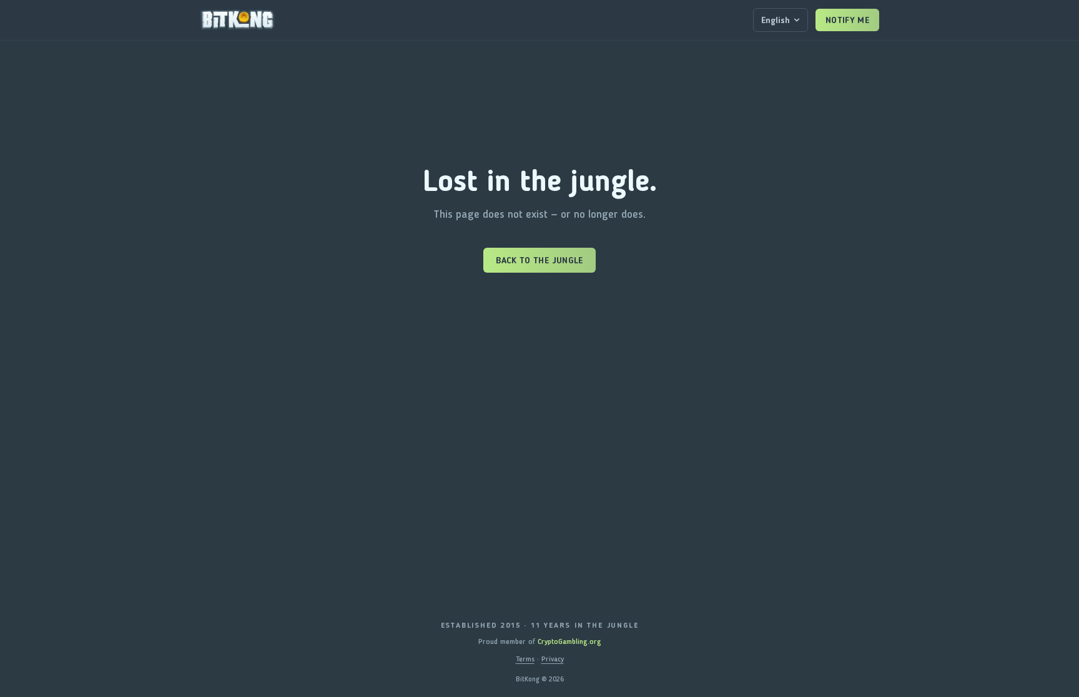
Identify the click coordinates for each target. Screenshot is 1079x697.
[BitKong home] (237, 20)
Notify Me (847, 20)
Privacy (552, 659)
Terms (525, 659)
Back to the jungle (539, 260)
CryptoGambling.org (569, 641)
